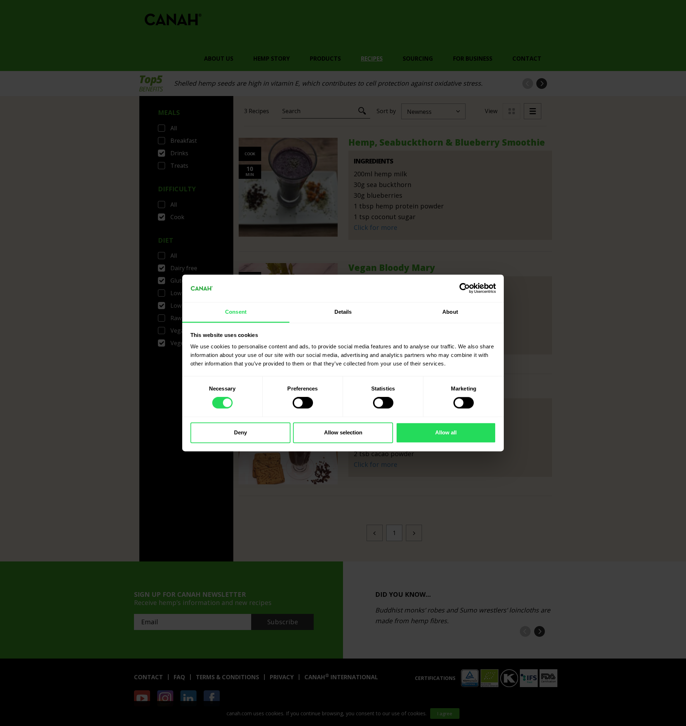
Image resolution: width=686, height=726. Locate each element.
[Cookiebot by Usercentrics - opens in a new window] (464, 288)
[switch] (303, 403)
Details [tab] (343, 312)
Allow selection (343, 432)
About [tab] (450, 312)
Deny (240, 432)
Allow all (446, 432)
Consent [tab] (236, 312)
